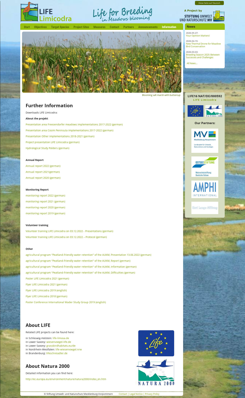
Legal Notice (136, 393)
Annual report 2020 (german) (43, 177)
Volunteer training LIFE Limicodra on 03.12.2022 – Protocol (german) (66, 237)
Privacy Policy (152, 393)
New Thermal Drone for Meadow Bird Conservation (203, 45)
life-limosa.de (61, 338)
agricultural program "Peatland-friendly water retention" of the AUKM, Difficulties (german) (80, 272)
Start (27, 27)
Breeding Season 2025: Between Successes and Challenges (203, 56)
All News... (192, 63)
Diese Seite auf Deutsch (209, 3)
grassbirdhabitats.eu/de (61, 345)
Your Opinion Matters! (198, 35)
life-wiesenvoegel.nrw (69, 349)
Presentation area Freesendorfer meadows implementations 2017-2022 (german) (74, 124)
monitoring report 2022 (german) (45, 195)
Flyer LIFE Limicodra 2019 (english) (46, 290)
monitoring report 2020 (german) (45, 207)
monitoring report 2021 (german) (45, 201)
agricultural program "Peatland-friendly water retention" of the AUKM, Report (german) (78, 260)
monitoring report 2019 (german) (45, 213)
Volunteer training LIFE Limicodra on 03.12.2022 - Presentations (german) (69, 231)
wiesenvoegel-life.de (58, 342)
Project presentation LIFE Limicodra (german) (52, 142)
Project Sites (81, 27)
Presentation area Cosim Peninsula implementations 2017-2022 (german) (69, 130)
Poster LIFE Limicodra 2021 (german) (47, 278)
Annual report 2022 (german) (43, 166)
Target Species (60, 27)
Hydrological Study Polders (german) (47, 148)
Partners (128, 27)
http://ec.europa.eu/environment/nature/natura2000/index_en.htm (66, 379)
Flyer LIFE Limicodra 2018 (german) (46, 296)
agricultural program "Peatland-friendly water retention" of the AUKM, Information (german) (81, 266)
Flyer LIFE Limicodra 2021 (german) (46, 284)
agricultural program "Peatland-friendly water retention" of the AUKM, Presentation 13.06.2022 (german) (88, 254)
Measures (99, 27)
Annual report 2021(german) (43, 171)
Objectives (40, 27)
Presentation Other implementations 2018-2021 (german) (60, 136)
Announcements (148, 27)
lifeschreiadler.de (56, 353)
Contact (114, 27)
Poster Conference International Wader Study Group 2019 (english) (66, 302)
